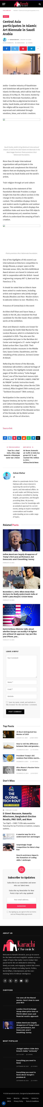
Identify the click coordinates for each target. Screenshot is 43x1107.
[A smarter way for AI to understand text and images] (8, 837)
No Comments (9, 42)
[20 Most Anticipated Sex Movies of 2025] (8, 734)
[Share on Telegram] (31, 48)
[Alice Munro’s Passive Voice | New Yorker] (8, 770)
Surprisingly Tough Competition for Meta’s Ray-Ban (28, 847)
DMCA (9, 1101)
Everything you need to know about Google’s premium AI (26, 1074)
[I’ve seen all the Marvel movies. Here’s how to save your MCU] (8, 1000)
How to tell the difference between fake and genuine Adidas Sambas (27, 746)
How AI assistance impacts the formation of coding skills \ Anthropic (27, 857)
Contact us (35, 1098)
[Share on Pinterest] (23, 48)
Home (16, 10)
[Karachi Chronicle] (21, 4)
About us (16, 1098)
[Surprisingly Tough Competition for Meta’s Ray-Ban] (8, 847)
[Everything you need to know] (8, 1063)
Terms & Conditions (32, 1101)
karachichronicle (34, 1093)
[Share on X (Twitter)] (15, 48)
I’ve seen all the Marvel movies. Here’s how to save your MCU (27, 1000)
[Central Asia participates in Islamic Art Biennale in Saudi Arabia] (21, 64)
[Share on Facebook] (7, 48)
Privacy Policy (20, 914)
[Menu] (3, 4)
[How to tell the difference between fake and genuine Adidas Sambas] (8, 746)
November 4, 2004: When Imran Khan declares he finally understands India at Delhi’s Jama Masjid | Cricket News (20, 594)
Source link (7, 428)
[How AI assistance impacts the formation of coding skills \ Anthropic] (8, 857)
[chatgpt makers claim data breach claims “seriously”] (8, 1051)
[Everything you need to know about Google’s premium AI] (8, 1075)
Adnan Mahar (14, 39)
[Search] (39, 4)
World (6, 16)
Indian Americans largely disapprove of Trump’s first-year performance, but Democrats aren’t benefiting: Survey (20, 556)
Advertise (25, 1098)
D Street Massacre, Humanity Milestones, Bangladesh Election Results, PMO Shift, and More (19, 816)
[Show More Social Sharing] (38, 48)
